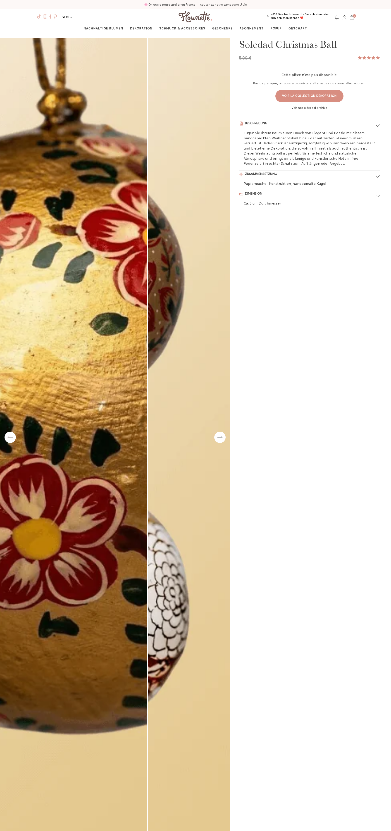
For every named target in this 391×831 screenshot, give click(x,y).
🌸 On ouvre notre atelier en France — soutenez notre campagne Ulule (195, 4)
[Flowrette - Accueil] (195, 17)
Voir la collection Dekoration (309, 96)
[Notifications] (337, 17)
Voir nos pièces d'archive (309, 108)
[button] (298, 17)
